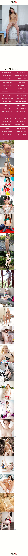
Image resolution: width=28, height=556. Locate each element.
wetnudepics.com (21, 75)
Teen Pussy (21, 92)
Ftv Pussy (7, 128)
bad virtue (21, 85)
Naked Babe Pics (21, 79)
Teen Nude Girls (21, 95)
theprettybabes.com (7, 125)
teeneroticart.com (7, 98)
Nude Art (7, 88)
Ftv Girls (21, 115)
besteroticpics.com (7, 92)
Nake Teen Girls (21, 134)
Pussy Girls (21, 105)
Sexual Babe (7, 138)
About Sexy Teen (21, 72)
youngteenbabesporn (7, 111)
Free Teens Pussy (7, 118)
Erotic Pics (7, 85)
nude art (7, 79)
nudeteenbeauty (21, 128)
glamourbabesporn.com (21, 121)
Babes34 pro (7, 102)
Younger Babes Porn (21, 125)
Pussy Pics (7, 105)
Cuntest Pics (7, 95)
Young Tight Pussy (21, 108)
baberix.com (7, 121)
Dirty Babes (7, 75)
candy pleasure (7, 72)
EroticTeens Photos (21, 111)
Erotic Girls (7, 115)
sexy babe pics (7, 82)
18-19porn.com (21, 131)
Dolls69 (7, 108)
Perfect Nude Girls (21, 102)
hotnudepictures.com (21, 118)
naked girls (21, 82)
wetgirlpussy (7, 134)
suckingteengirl (7, 131)
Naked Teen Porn (21, 98)
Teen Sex (21, 138)
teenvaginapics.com (21, 88)
